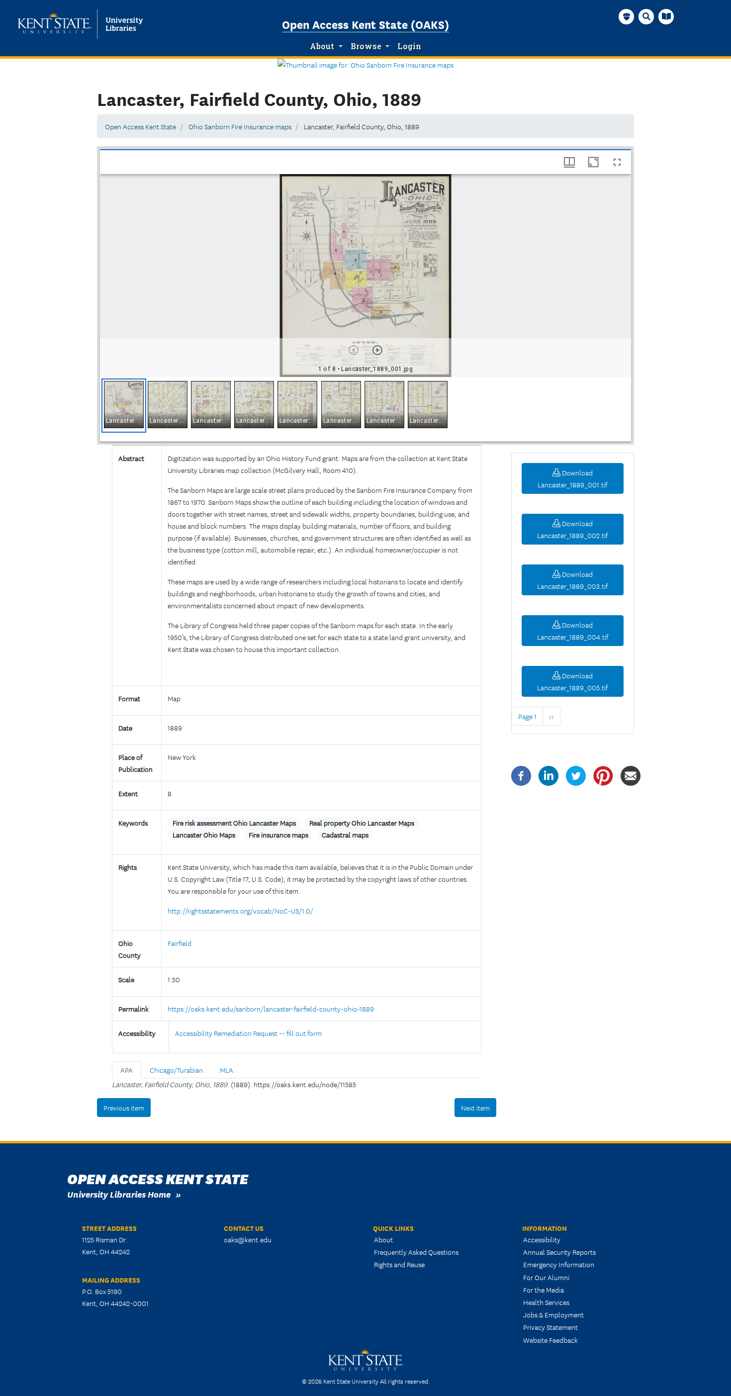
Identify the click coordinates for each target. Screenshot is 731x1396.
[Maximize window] (593, 162)
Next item (475, 1107)
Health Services (546, 1302)
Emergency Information (558, 1264)
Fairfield (179, 942)
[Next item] (377, 350)
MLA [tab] (226, 1069)
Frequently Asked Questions (416, 1251)
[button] (124, 405)
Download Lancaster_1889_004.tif (572, 630)
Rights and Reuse (399, 1264)
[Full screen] (617, 162)
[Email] (630, 774)
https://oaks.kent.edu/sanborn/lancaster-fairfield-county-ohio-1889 (271, 1008)
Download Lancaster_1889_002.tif (572, 529)
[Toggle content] (172, 669)
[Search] (646, 16)
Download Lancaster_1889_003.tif (572, 579)
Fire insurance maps (278, 834)
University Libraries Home (119, 1194)
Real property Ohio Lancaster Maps (361, 822)
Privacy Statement (550, 1326)
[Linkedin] (548, 774)
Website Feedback (550, 1339)
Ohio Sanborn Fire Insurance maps (239, 126)
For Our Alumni (546, 1277)
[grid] (365, 409)
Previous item (123, 1107)
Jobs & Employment (553, 1314)
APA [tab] (126, 1069)
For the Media (543, 1289)
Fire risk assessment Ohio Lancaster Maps (234, 822)
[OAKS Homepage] (627, 16)
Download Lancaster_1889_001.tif (572, 478)
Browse (366, 46)
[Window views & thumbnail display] (569, 162)
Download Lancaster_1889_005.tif (572, 681)
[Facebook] (521, 774)
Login (409, 46)
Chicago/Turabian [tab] (176, 1069)
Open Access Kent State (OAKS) (365, 24)
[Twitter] (576, 774)
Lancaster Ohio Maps (204, 834)
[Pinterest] (603, 774)
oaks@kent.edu (248, 1239)
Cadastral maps (345, 834)
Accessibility (541, 1239)
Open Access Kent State (140, 126)
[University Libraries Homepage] (666, 16)
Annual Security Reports (559, 1251)
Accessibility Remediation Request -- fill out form (248, 1032)
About (322, 46)
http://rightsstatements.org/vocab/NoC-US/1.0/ (240, 910)
